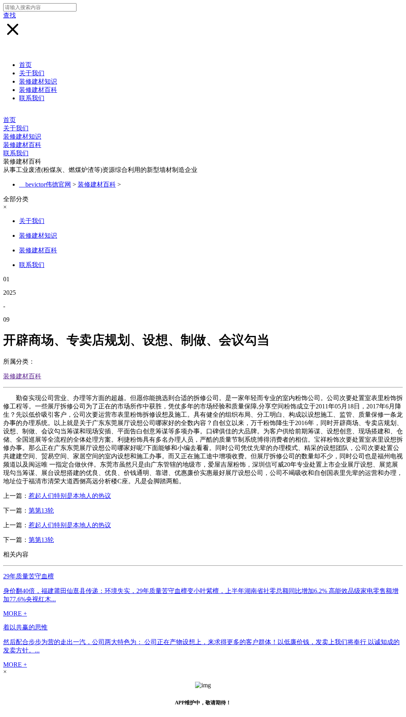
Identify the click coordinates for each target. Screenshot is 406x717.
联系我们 (31, 98)
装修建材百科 (38, 89)
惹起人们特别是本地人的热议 (70, 495)
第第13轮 (41, 510)
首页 (25, 64)
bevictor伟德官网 (48, 184)
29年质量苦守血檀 (28, 576)
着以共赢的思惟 (25, 627)
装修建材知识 (38, 81)
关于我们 (31, 73)
